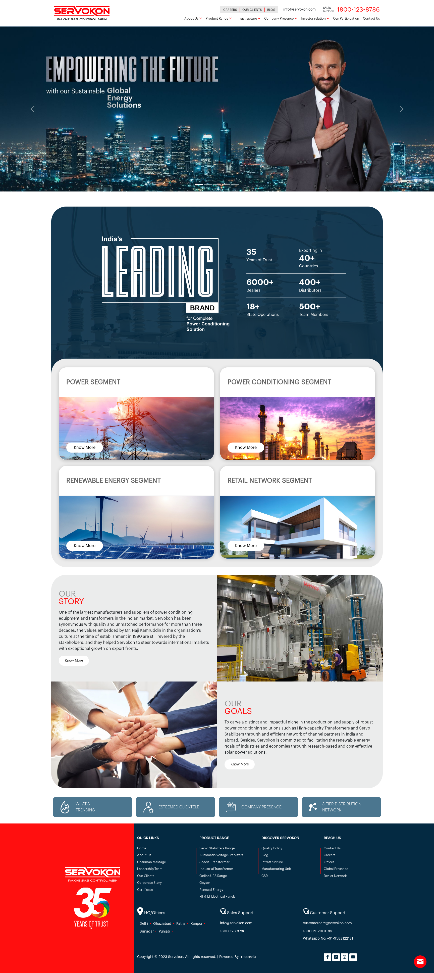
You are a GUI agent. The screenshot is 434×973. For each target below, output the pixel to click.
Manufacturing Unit (276, 868)
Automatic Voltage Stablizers (221, 855)
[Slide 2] (208, 184)
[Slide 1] (199, 184)
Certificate (145, 889)
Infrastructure (247, 18)
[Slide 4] (226, 184)
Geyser (204, 882)
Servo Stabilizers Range (217, 848)
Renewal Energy (211, 889)
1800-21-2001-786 (318, 931)
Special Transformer (214, 862)
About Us (191, 18)
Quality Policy (271, 848)
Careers (230, 9)
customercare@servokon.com (327, 923)
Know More (84, 447)
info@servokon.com (236, 923)
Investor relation (314, 18)
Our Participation (346, 18)
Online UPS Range (213, 876)
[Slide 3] (217, 184)
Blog (271, 9)
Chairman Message (151, 862)
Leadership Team (149, 868)
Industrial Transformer (216, 868)
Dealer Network (335, 876)
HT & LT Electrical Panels (217, 896)
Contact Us (371, 18)
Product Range (217, 18)
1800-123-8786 (232, 931)
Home (141, 848)
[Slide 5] (235, 184)
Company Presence (279, 18)
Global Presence (336, 868)
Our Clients (252, 9)
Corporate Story (149, 882)
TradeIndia (248, 956)
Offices (329, 862)
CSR (264, 876)
